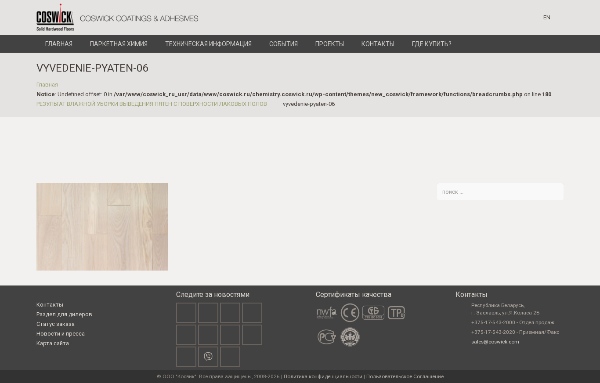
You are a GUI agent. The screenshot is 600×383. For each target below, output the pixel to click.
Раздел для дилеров (64, 314)
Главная (47, 84)
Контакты (49, 304)
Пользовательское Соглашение (405, 376)
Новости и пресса (60, 333)
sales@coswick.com (495, 342)
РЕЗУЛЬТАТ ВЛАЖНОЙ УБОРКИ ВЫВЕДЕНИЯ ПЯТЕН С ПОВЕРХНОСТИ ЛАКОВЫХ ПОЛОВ (151, 104)
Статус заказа (55, 324)
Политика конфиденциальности (323, 376)
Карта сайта (52, 343)
